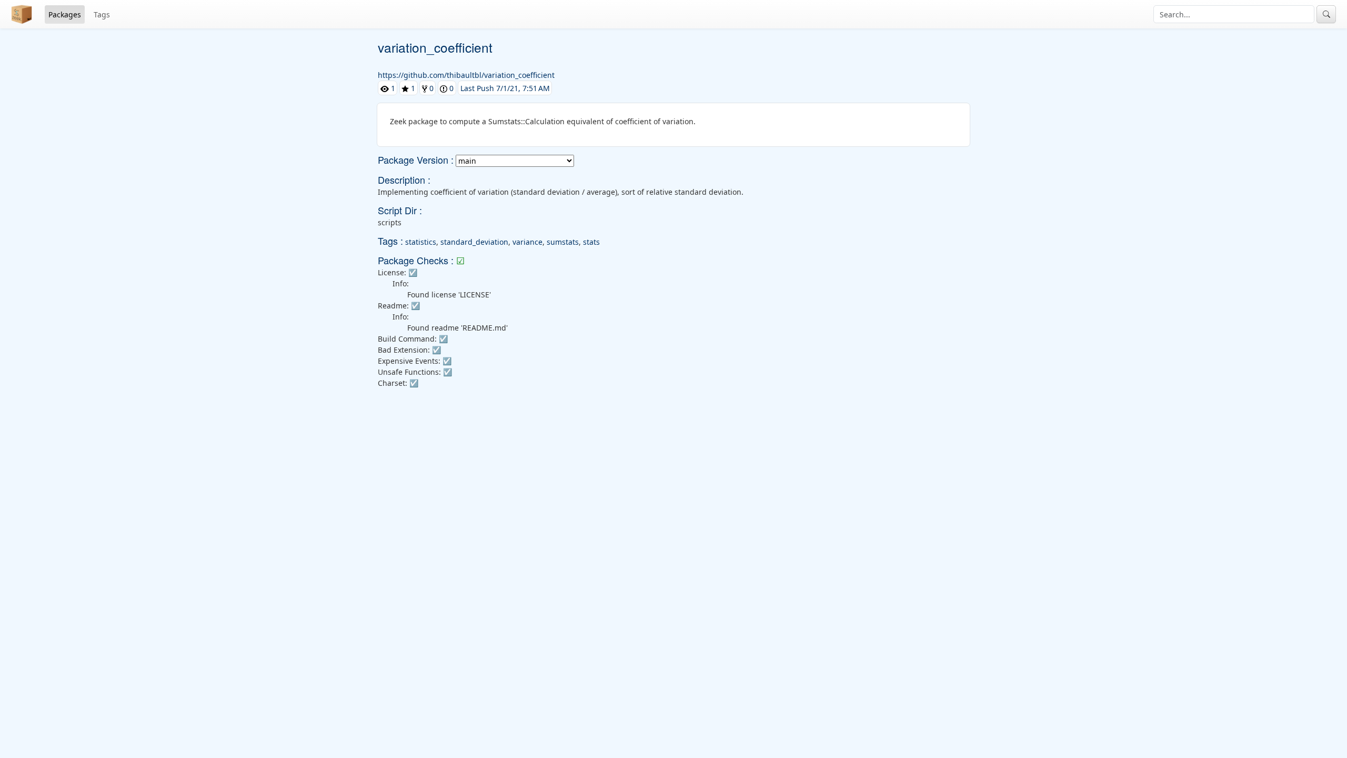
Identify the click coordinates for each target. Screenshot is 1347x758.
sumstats (563, 242)
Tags (102, 14)
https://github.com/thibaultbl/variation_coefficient (466, 75)
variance (527, 242)
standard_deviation (474, 242)
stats (591, 242)
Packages (64, 14)
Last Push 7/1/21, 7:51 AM (505, 88)
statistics (420, 242)
